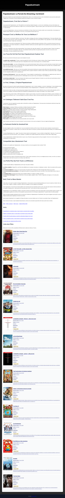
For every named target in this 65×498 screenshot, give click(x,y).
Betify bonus (16, 203)
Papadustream (33, 496)
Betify (4, 203)
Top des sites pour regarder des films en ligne (12, 221)
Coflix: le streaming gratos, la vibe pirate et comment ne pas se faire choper (18, 218)
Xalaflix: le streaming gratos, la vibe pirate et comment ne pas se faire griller (18, 213)
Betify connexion (9, 203)
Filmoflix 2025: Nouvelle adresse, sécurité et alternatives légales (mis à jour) (18, 216)
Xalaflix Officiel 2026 (23, 203)
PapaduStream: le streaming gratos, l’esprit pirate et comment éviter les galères (18, 211)
